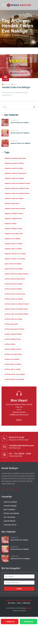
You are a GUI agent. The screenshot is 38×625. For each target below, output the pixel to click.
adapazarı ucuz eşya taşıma (14, 233)
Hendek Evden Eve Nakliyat (16, 87)
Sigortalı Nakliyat (9, 521)
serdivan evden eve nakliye (13, 319)
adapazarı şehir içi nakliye (13, 248)
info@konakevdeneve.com (19, 415)
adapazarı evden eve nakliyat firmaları (17, 183)
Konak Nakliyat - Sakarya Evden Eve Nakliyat (19, 600)
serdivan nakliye (10, 344)
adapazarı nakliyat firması (13, 218)
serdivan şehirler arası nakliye (14, 379)
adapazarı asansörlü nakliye (14, 168)
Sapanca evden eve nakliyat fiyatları (16, 274)
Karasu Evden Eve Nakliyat (19, 133)
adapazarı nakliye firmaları (14, 228)
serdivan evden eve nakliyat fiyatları (17, 314)
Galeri (19, 603)
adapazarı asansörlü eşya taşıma (15, 158)
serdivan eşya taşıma (11, 324)
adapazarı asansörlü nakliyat (14, 163)
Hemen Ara (10, 621)
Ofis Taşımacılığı (9, 517)
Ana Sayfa (6, 35)
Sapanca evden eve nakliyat (14, 269)
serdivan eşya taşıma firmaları (14, 329)
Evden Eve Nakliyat (10, 502)
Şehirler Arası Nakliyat (11, 513)
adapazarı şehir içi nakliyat (13, 243)
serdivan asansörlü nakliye (13, 289)
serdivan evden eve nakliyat (14, 299)
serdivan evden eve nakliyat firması (16, 309)
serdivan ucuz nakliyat (12, 359)
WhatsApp (29, 621)
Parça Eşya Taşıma (10, 525)
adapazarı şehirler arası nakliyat (15, 254)
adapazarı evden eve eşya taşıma (15, 173)
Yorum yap (7, 84)
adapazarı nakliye (10, 223)
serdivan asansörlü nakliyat (14, 284)
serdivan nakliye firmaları (13, 349)
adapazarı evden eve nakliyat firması (17, 188)
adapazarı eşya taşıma (12, 203)
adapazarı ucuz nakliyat (12, 238)
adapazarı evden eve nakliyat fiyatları (17, 193)
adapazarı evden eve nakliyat (14, 178)
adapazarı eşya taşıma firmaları (15, 208)
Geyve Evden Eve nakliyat (19, 122)
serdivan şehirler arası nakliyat (15, 374)
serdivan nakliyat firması (13, 339)
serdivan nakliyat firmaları (13, 334)
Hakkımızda (26, 603)
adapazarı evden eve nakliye (14, 198)
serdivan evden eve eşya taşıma (15, 294)
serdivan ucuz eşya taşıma (13, 354)
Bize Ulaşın (11, 603)
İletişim (19, 420)
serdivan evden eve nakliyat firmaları (17, 304)
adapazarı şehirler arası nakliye (15, 259)
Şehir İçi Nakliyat (9, 509)
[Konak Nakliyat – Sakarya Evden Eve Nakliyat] (19, 5)
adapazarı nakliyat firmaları (14, 213)
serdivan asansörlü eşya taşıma (15, 279)
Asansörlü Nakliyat (10, 506)
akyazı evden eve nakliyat (13, 264)
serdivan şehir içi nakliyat (13, 364)
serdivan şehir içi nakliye (13, 369)
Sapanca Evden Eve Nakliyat (20, 143)
